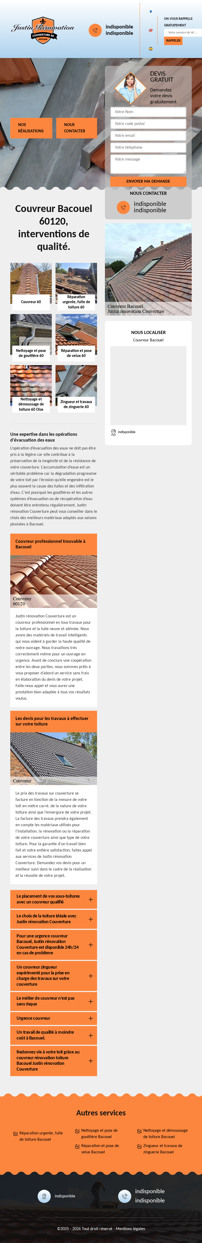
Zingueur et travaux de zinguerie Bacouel (162, 1149)
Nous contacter (74, 128)
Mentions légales (130, 1229)
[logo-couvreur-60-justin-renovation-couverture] (43, 30)
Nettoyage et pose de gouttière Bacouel (99, 1134)
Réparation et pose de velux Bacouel (100, 1149)
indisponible (119, 27)
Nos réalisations (31, 128)
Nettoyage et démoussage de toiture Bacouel (165, 1134)
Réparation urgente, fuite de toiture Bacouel (41, 1136)
